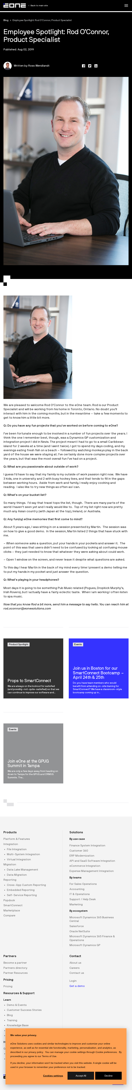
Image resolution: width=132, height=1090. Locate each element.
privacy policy (36, 1052)
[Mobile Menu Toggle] (126, 5)
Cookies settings (53, 1075)
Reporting (9, 879)
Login (72, 980)
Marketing (76, 904)
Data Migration (17, 874)
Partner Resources (15, 973)
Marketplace (11, 910)
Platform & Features (16, 839)
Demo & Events (17, 1005)
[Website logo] (14, 5)
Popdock (9, 900)
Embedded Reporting (21, 890)
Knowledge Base (18, 1025)
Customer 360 (78, 850)
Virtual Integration (19, 859)
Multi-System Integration (23, 854)
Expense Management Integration (91, 871)
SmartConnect (13, 905)
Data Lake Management (22, 869)
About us (75, 962)
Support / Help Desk (82, 899)
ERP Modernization (81, 855)
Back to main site (39, 5)
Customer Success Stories (24, 1010)
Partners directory (15, 968)
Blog (5, 20)
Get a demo (77, 986)
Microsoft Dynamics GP (84, 945)
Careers (74, 968)
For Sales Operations (83, 884)
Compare (9, 915)
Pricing (7, 986)
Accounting (76, 889)
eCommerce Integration (84, 865)
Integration (10, 844)
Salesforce (76, 926)
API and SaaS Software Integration (92, 860)
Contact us (76, 973)
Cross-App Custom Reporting (26, 885)
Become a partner (15, 962)
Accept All (81, 1075)
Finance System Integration (87, 845)
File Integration (16, 849)
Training (12, 1020)
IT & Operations (79, 894)
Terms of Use (49, 1056)
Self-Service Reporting (22, 895)
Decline (108, 1075)
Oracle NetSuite (79, 931)
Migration (9, 864)
